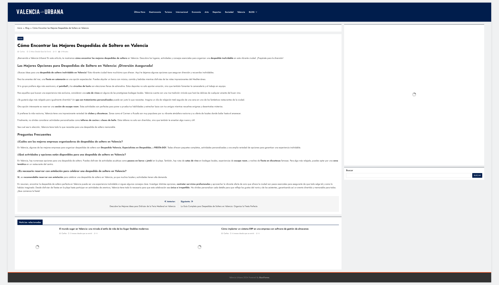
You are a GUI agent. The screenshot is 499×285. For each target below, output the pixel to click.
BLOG (252, 12)
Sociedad (229, 12)
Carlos (22, 51)
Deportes (217, 12)
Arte (207, 12)
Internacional (182, 12)
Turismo (168, 12)
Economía (196, 12)
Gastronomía (155, 12)
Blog (20, 38)
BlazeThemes (264, 277)
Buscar (349, 170)
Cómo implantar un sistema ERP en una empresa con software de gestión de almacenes (264, 228)
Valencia (241, 12)
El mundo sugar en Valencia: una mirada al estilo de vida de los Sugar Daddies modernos (104, 228)
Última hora (139, 12)
